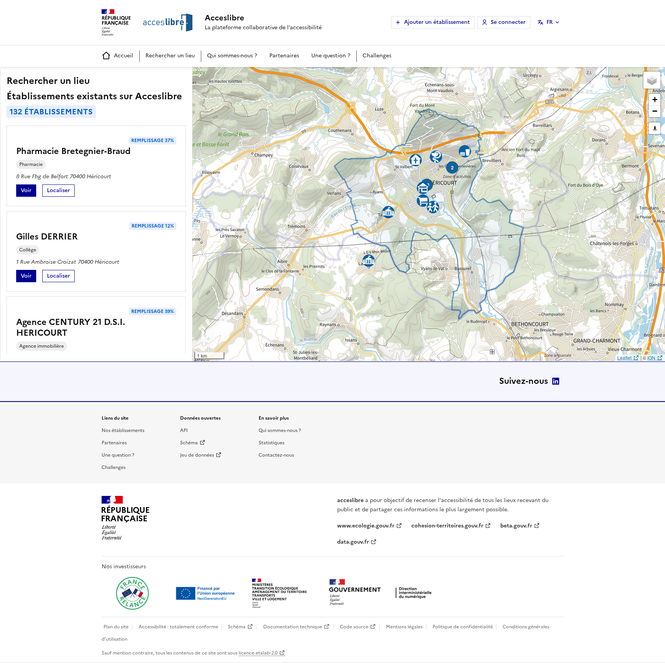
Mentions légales (404, 626)
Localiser (61, 191)
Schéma (189, 442)
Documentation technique (292, 626)
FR (549, 22)
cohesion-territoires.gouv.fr (447, 526)
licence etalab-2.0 (258, 653)
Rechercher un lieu (170, 56)
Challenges (377, 56)
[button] (651, 80)
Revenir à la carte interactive (253, 76)
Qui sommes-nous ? (232, 56)
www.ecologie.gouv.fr (365, 526)
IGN (651, 357)
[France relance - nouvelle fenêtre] (132, 593)
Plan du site (116, 626)
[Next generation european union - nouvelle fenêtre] (206, 593)
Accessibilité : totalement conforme (178, 626)
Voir (28, 191)
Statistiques (271, 442)
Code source (354, 626)
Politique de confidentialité (463, 626)
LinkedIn (555, 381)
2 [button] (452, 167)
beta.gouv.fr (516, 526)
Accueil (123, 56)
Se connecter (508, 22)
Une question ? (330, 56)
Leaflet (624, 357)
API (184, 430)
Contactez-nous (276, 455)
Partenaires (284, 56)
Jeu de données (197, 455)
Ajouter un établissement (437, 22)
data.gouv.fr (353, 542)
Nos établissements (123, 430)
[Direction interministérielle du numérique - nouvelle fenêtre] (382, 592)
